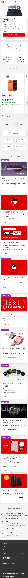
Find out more (12, 528)
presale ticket (21, 534)
